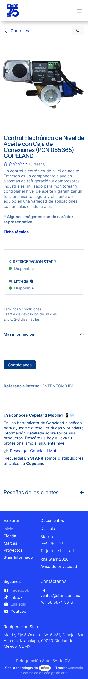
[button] (78, 30)
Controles (19, 30)
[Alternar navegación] (79, 10)
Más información (19, 334)
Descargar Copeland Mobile (36, 450)
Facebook (20, 590)
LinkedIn (18, 604)
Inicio (8, 528)
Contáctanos (20, 364)
